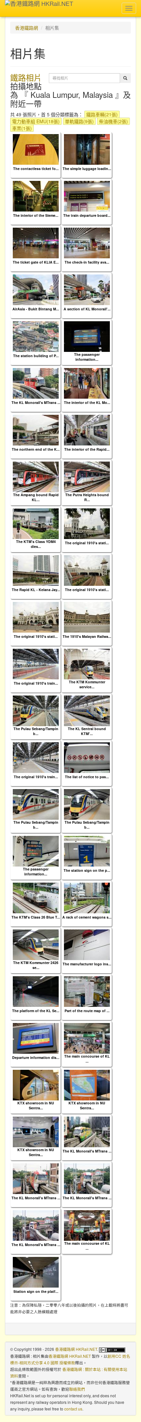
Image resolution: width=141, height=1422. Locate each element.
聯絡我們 (77, 1389)
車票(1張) (22, 128)
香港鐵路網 (26, 27)
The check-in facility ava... (87, 262)
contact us (73, 1408)
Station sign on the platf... (35, 1291)
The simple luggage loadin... (87, 168)
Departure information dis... (35, 1057)
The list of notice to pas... (87, 776)
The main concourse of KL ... (87, 1059)
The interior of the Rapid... (87, 449)
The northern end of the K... (36, 449)
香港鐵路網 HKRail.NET (76, 1349)
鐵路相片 (26, 77)
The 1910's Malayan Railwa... (87, 636)
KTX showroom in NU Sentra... (35, 1105)
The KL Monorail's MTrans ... (35, 402)
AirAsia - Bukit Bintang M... (35, 308)
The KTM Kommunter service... (87, 684)
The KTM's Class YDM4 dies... (36, 544)
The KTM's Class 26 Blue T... (35, 917)
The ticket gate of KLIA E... (36, 262)
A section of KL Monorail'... (87, 308)
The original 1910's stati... (87, 542)
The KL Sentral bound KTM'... (87, 731)
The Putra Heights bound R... (87, 497)
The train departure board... (87, 215)
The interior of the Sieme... (35, 215)
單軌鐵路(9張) (79, 121)
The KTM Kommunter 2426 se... (35, 965)
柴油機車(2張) (113, 121)
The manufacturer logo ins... (87, 963)
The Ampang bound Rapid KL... (36, 497)
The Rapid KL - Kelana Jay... (36, 589)
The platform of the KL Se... (35, 1010)
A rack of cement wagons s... (86, 917)
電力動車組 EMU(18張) (36, 121)
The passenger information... (87, 357)
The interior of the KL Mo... (87, 402)
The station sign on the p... (87, 870)
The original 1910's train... (36, 683)
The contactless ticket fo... (36, 168)
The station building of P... (36, 355)
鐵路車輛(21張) (102, 114)
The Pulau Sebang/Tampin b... (35, 731)
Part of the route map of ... (87, 1010)
